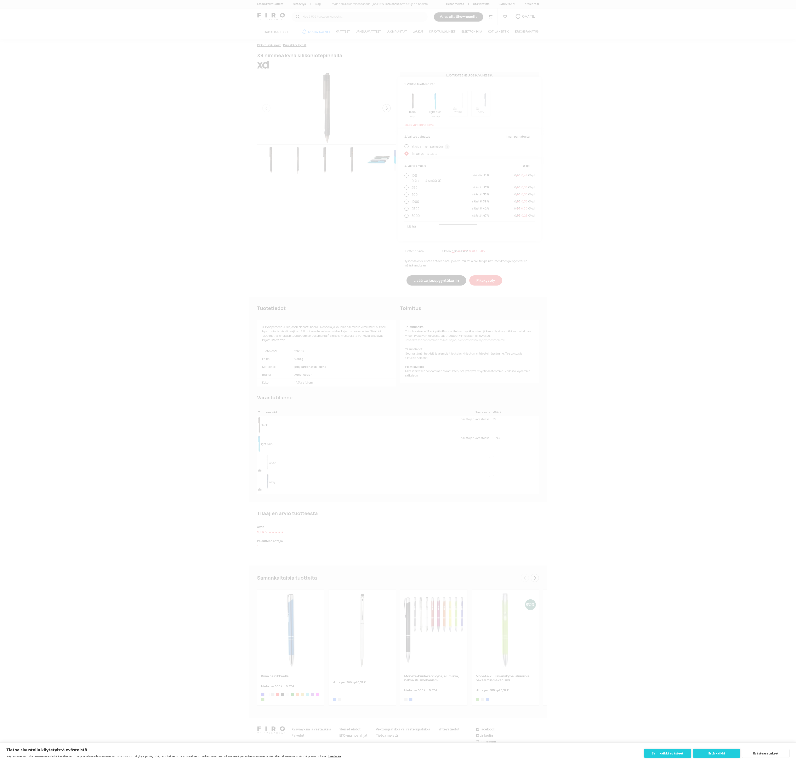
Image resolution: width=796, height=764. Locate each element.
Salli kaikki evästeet (667, 753)
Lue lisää (334, 756)
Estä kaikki (716, 753)
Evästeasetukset (766, 753)
